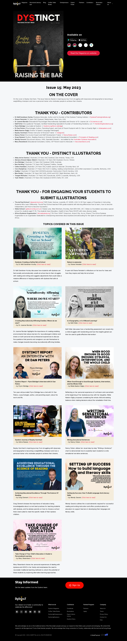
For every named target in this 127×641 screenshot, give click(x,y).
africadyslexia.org (44, 213)
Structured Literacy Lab (35, 3)
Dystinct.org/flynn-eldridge (53, 126)
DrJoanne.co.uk (96, 121)
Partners (81, 2)
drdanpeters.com (105, 128)
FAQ (101, 620)
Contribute (89, 2)
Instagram (60, 133)
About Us (109, 3)
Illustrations (70, 611)
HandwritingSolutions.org (103, 124)
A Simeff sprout (95, 635)
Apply (85, 611)
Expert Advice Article (71, 615)
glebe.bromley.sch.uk (33, 209)
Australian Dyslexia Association (85, 139)
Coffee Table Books (52, 3)
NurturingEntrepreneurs (55, 614)
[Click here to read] (43, 264)
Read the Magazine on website (83, 53)
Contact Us (103, 617)
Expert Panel (73, 3)
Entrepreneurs (64, 2)
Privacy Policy (104, 614)
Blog (44, 2)
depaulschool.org (36, 202)
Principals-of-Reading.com (88, 137)
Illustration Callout (99, 3)
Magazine (24, 2)
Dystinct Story (71, 619)
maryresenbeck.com (82, 142)
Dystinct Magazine (53, 608)
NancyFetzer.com (70, 135)
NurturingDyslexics (53, 617)
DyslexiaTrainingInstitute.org (100, 117)
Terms (102, 611)
